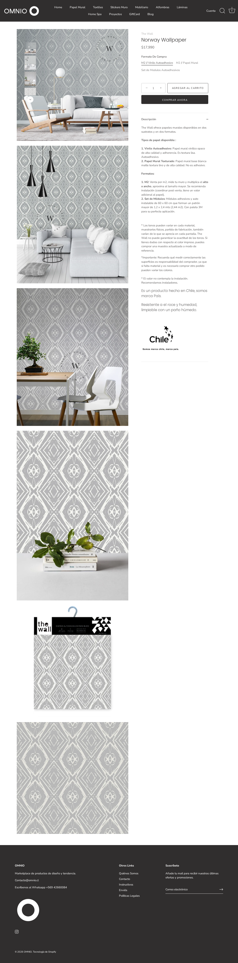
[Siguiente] (30, 99)
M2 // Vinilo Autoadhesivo (157, 62)
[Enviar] (221, 889)
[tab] (174, 244)
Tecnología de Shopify (44, 951)
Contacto (124, 879)
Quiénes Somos (128, 873)
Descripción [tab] (148, 119)
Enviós (123, 890)
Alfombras (162, 7)
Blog (150, 14)
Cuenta (211, 11)
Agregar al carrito (188, 88)
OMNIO (28, 951)
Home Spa (95, 14)
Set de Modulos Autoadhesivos (160, 70)
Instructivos (126, 884)
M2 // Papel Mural (187, 62)
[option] (30, 48)
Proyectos (115, 14)
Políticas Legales (129, 896)
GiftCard (134, 14)
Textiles (98, 7)
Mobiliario (141, 7)
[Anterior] (30, 37)
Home (58, 7)
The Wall (147, 34)
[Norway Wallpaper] (30, 48)
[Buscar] (222, 11)
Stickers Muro (119, 7)
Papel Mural (77, 7)
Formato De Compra (154, 56)
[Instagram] (17, 931)
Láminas (182, 7)
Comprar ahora (175, 100)
